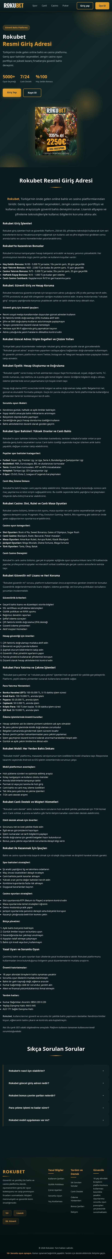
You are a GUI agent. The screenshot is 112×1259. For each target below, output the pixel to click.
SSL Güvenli (10, 1221)
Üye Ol (102, 5)
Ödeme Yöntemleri (76, 1199)
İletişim (74, 1212)
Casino (54, 5)
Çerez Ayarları (55, 1190)
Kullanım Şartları (56, 1178)
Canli (44, 5)
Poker (66, 5)
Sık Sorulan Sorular (76, 1184)
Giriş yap (85, 5)
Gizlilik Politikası (56, 1184)
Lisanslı (20, 1213)
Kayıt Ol (32, 92)
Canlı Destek (77, 1191)
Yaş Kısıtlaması (55, 1201)
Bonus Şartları (77, 1206)
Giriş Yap (12, 92)
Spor (35, 5)
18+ (7, 1213)
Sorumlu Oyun (55, 1195)
